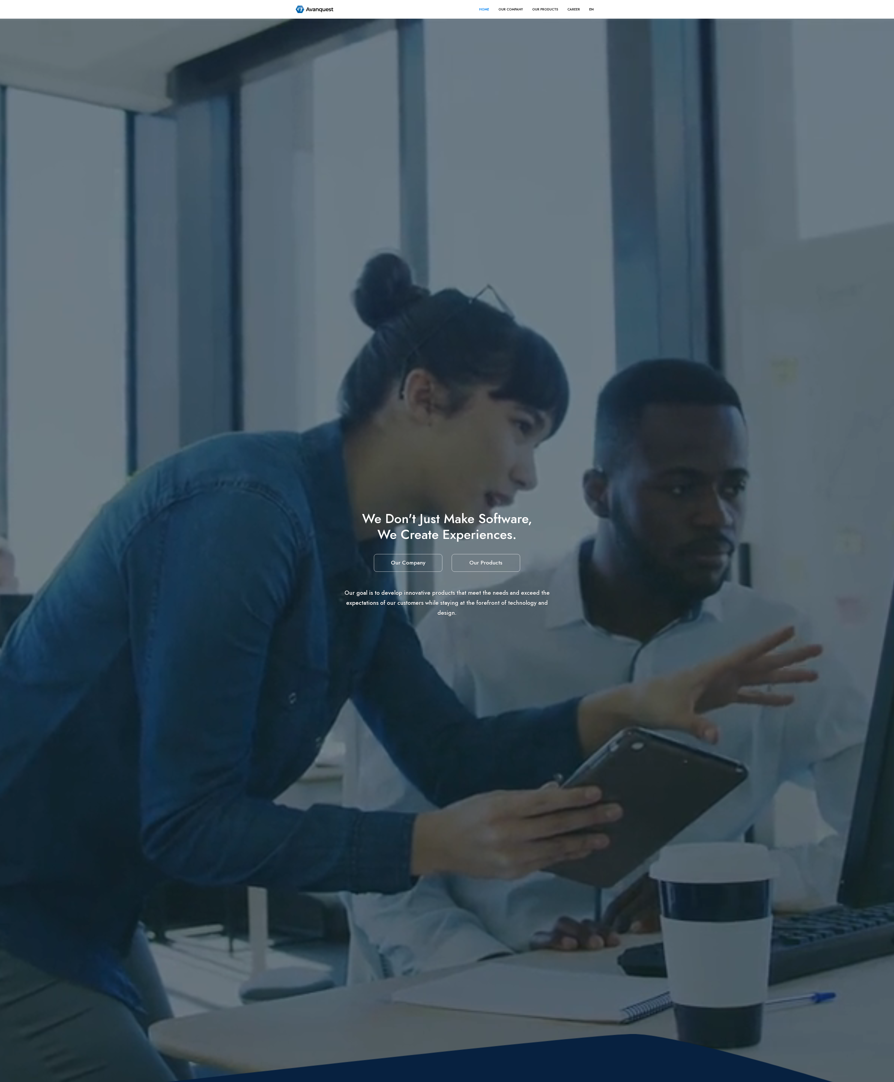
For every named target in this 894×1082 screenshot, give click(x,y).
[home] (314, 9)
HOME (484, 9)
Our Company (408, 562)
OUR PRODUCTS (545, 9)
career (573, 9)
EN (591, 9)
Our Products (485, 562)
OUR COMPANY (510, 9)
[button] (591, 9)
